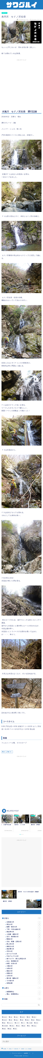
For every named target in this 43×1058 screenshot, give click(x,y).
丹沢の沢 (4, 13)
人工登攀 (30, 1023)
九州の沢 (23, 975)
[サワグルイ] (21, 7)
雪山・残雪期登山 (23, 994)
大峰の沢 (23, 966)
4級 (22, 1020)
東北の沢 (23, 924)
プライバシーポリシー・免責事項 (20, 1053)
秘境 (5, 1028)
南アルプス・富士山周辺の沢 (23, 958)
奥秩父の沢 (23, 946)
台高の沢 (23, 968)
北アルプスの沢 (23, 954)
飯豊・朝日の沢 (23, 927)
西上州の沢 (23, 944)
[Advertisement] (21, 83)
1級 (11, 1017)
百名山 (34, 1025)
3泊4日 (5, 1020)
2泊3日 (23, 1017)
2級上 (34, 1017)
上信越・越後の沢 (23, 934)
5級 (33, 1020)
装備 (22, 999)
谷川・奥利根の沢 (23, 936)
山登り (22, 988)
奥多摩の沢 (23, 949)
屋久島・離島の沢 (23, 978)
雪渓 (16, 1028)
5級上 (39, 1020)
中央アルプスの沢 (23, 956)
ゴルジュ (11, 1023)
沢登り (22, 918)
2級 (4, 751)
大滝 (37, 1023)
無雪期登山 (23, 991)
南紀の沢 (23, 971)
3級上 (16, 1020)
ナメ (24, 1023)
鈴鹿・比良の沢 (23, 963)
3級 (11, 1020)
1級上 (16, 1017)
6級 (4, 1023)
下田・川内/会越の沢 (23, 929)
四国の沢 (23, 973)
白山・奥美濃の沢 (23, 961)
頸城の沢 (23, 939)
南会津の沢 (23, 931)
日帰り (10, 751)
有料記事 (23, 983)
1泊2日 (5, 1017)
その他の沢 (23, 980)
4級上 (28, 1020)
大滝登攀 (6, 1025)
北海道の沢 (23, 922)
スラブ (17, 1023)
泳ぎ (19, 1025)
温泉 (24, 1025)
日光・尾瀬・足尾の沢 (23, 941)
